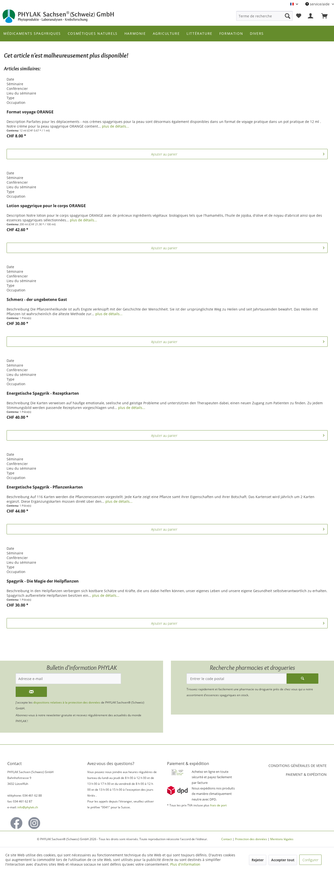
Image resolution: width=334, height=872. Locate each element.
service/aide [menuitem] (320, 4)
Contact (226, 839)
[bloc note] (299, 16)
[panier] (326, 16)
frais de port (218, 805)
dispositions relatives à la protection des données (67, 702)
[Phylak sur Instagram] (34, 823)
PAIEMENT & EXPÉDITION (306, 774)
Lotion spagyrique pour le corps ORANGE (46, 205)
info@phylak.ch (27, 807)
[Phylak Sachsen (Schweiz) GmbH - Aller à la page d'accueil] (58, 16)
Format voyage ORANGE (30, 112)
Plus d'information (185, 864)
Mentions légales (281, 839)
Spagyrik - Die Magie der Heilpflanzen (43, 581)
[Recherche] (287, 16)
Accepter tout (282, 860)
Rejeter (258, 860)
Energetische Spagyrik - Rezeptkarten (43, 393)
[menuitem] (264, 16)
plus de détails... (115, 126)
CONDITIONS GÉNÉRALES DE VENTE (297, 765)
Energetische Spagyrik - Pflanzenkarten (45, 487)
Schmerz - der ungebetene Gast (37, 299)
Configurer (310, 860)
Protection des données (251, 839)
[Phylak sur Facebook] (16, 823)
